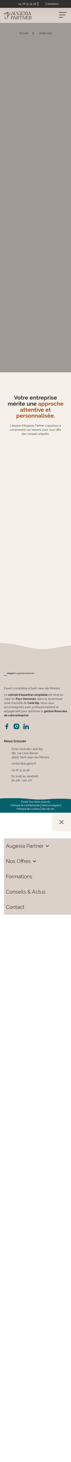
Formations (19, 876)
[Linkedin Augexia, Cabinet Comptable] (26, 726)
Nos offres (18, 861)
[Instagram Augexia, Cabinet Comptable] (16, 726)
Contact (15, 907)
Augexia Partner (25, 846)
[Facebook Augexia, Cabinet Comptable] (7, 726)
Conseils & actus (26, 892)
